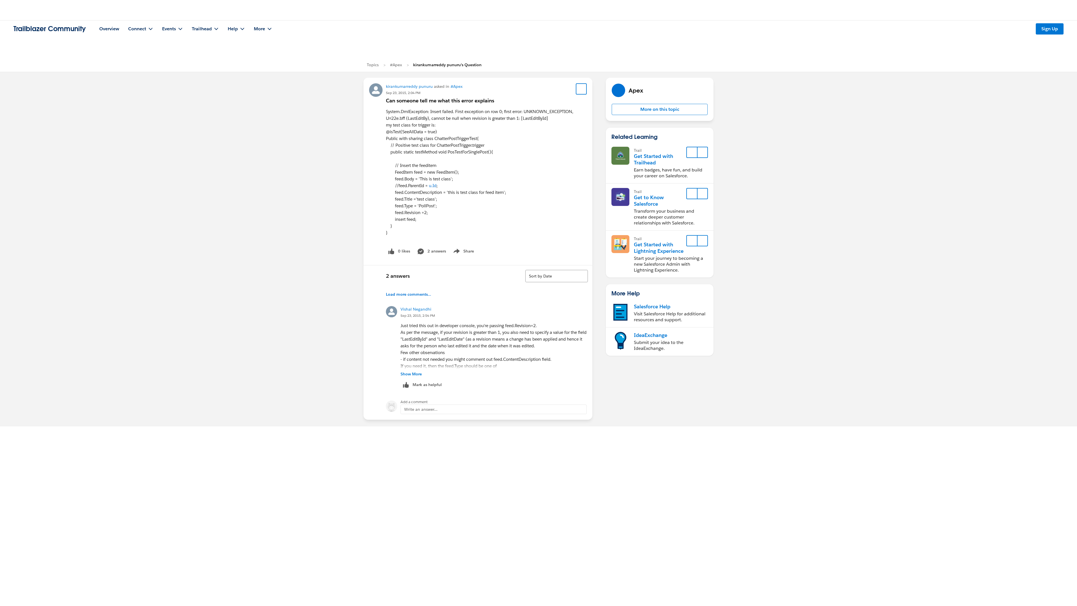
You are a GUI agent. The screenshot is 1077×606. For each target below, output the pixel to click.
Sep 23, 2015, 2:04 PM (403, 92)
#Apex (396, 64)
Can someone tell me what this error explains (440, 100)
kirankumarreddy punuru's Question (447, 64)
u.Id (432, 185)
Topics (373, 64)
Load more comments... (408, 294)
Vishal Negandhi (416, 309)
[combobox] (556, 276)
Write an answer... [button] (421, 409)
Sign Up (1049, 29)
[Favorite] (581, 89)
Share (463, 252)
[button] (660, 109)
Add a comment (414, 402)
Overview (109, 29)
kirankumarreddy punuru (409, 86)
